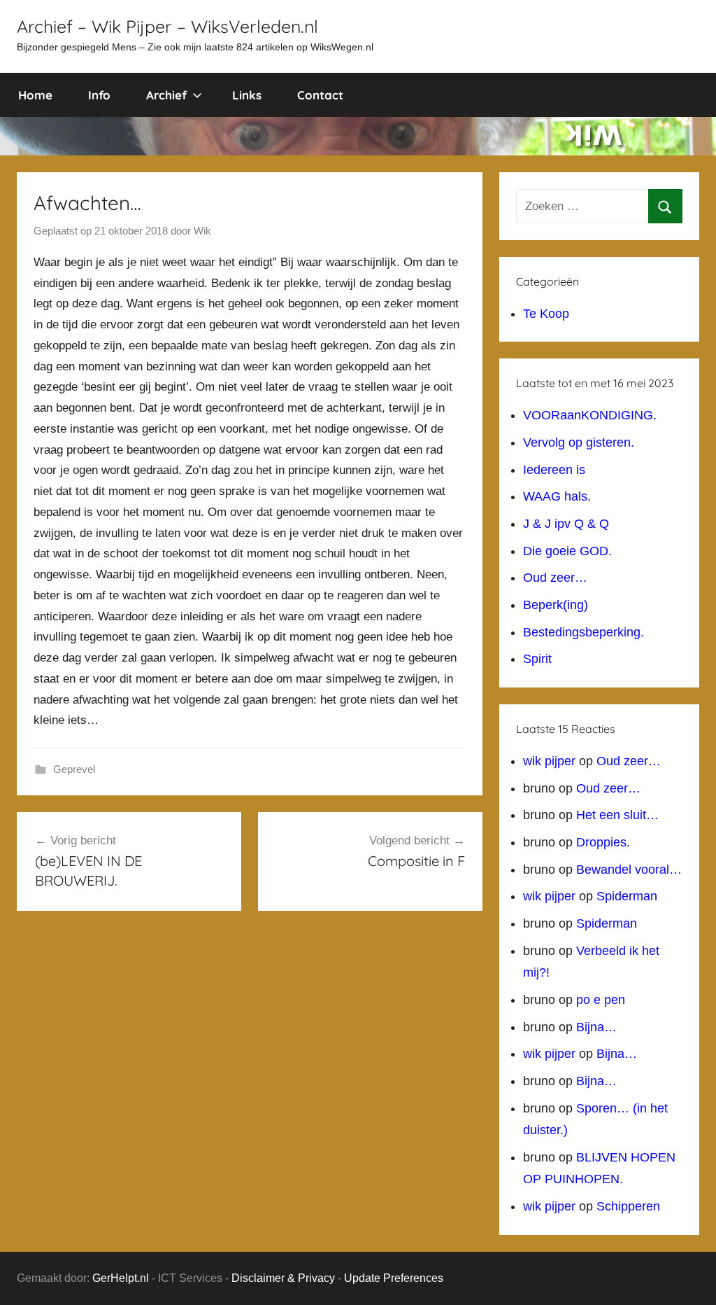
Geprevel (74, 769)
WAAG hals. (557, 496)
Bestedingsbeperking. (583, 632)
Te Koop (546, 314)
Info (99, 95)
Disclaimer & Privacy (283, 1278)
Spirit (537, 659)
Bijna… (596, 1027)
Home (35, 95)
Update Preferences (393, 1278)
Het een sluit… (617, 815)
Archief (166, 95)
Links (247, 95)
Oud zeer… (555, 578)
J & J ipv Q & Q (566, 524)
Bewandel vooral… (629, 870)
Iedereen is (554, 470)
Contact (320, 95)
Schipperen (628, 1206)
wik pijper (549, 761)
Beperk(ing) (555, 605)
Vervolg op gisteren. (578, 442)
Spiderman (626, 896)
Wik (202, 231)
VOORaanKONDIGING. (590, 415)
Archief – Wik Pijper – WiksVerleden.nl (167, 26)
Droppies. (603, 842)
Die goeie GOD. (567, 551)
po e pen (600, 1000)
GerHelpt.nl (120, 1278)
